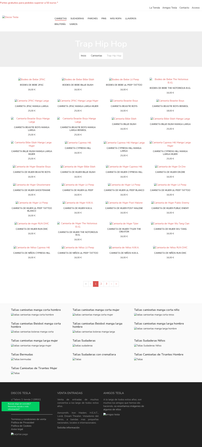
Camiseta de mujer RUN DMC (32, 229)
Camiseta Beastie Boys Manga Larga (31, 129)
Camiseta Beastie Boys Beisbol (170, 106)
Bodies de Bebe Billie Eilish (77, 84)
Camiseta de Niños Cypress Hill (31, 252)
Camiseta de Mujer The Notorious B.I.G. (78, 234)
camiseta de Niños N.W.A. (124, 252)
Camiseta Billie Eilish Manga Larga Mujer (31, 153)
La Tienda (154, 7)
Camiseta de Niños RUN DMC (170, 252)
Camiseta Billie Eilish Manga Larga (170, 124)
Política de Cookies (21, 425)
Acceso (196, 7)
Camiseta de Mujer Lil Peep (77, 190)
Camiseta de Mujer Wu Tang (170, 229)
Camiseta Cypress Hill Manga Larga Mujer (170, 153)
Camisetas (96, 55)
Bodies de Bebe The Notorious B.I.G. (170, 88)
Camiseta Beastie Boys (124, 106)
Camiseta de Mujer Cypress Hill (124, 172)
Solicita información (68, 427)
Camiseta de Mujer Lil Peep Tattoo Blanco (32, 210)
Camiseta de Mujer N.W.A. (77, 208)
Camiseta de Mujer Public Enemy (170, 208)
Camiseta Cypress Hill (78, 148)
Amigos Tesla (169, 7)
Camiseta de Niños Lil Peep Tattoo (78, 252)
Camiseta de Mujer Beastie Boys (31, 172)
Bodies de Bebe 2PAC (32, 84)
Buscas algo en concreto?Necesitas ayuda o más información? (19, 406)
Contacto (184, 7)
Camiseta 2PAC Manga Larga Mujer (78, 106)
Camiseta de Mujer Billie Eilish (77, 172)
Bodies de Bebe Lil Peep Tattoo (124, 84)
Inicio (83, 55)
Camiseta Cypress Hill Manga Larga (124, 149)
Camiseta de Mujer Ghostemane (31, 190)
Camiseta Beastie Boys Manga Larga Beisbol (78, 129)
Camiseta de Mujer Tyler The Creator (124, 230)
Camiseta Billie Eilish (124, 124)
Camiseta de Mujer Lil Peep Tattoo (170, 190)
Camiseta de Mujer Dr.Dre (170, 172)
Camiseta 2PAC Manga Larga (31, 106)
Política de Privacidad (22, 422)
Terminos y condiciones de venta (28, 419)
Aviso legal (17, 429)
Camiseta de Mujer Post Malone (124, 208)
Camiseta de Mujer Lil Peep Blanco (124, 190)
